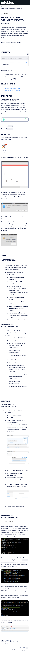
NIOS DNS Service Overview (12, 88)
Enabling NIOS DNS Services (12, 90)
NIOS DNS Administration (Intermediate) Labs (11, 8)
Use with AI (6, 13)
